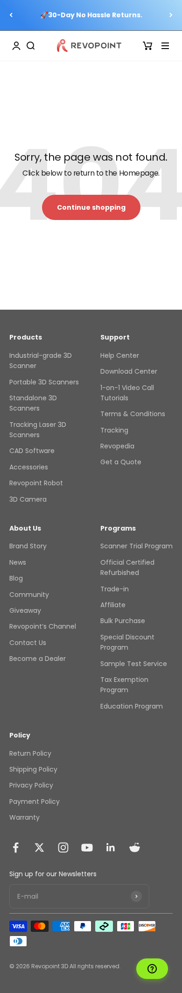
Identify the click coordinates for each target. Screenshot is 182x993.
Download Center (128, 371)
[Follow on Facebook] (15, 847)
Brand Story (28, 546)
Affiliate (113, 605)
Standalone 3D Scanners (33, 403)
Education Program (131, 706)
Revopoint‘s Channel (42, 626)
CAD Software (32, 450)
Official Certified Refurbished (127, 567)
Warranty (24, 817)
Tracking (114, 430)
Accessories (28, 467)
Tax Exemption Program (124, 685)
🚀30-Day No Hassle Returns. (91, 15)
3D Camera (28, 499)
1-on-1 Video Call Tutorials (127, 393)
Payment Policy (34, 801)
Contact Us (27, 642)
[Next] (171, 15)
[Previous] (11, 15)
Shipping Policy (33, 769)
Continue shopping (91, 207)
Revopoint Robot (36, 483)
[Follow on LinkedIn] (111, 847)
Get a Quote (120, 462)
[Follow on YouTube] (87, 847)
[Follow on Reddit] (134, 847)
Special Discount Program (127, 642)
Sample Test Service (133, 663)
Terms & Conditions (132, 413)
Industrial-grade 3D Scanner (40, 360)
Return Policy (30, 753)
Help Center (119, 355)
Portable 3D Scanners (44, 382)
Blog (16, 578)
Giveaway (25, 610)
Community (29, 594)
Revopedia (117, 446)
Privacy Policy (31, 785)
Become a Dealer (37, 658)
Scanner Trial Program (136, 546)
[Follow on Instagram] (63, 847)
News (17, 562)
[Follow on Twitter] (39, 847)
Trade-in (114, 589)
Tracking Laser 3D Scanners (37, 430)
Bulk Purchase (122, 620)
